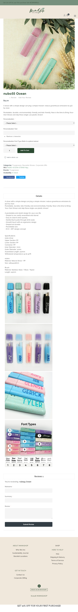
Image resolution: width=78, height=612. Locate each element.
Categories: (7, 165)
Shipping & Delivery (57, 557)
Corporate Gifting (20, 578)
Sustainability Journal (20, 553)
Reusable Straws (28, 165)
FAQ (57, 554)
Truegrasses (17, 165)
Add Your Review (24, 98)
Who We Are (20, 550)
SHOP (57, 546)
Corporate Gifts (41, 165)
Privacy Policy (57, 564)
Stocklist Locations (21, 556)
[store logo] (39, 10)
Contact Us (20, 575)
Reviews (39, 476)
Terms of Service (57, 560)
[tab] (39, 196)
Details (39, 196)
